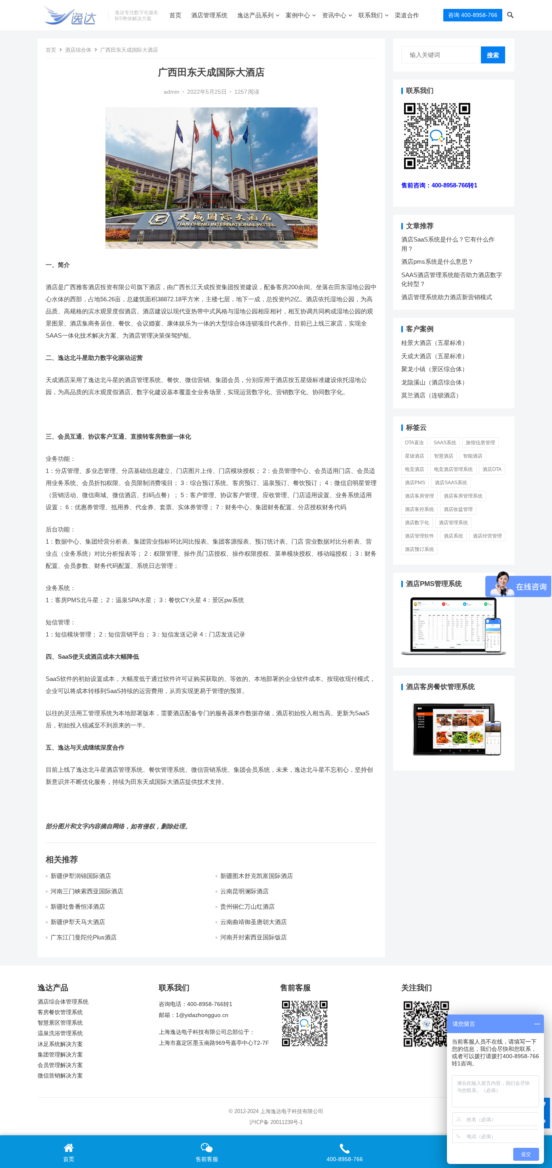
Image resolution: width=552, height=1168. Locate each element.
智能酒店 (472, 456)
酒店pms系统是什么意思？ (437, 261)
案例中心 (298, 15)
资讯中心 (334, 15)
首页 (175, 15)
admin (171, 92)
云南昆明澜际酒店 (244, 891)
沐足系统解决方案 (60, 1044)
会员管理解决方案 (60, 1065)
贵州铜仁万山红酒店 (247, 906)
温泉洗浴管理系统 (60, 1033)
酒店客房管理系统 (463, 496)
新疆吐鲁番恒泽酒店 (78, 906)
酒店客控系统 (419, 509)
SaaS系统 (445, 442)
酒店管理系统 (209, 15)
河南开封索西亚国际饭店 (253, 937)
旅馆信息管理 (480, 442)
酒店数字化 (417, 522)
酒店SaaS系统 (451, 482)
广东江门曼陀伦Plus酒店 (84, 937)
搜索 (493, 55)
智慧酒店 (443, 456)
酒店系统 (453, 536)
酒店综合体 (78, 50)
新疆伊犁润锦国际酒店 (81, 875)
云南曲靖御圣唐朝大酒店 (253, 921)
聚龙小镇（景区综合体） (434, 369)
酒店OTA (491, 469)
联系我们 (370, 15)
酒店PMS (415, 482)
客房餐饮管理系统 (60, 1012)
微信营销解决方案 (60, 1076)
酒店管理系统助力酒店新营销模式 (446, 297)
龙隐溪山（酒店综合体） (434, 382)
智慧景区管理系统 (60, 1023)
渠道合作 (407, 15)
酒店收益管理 (458, 509)
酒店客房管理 (419, 496)
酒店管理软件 (419, 536)
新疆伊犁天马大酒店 (78, 921)
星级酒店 (414, 456)
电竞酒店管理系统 (453, 469)
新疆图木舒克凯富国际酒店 (256, 875)
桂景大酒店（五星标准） (434, 342)
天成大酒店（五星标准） (434, 356)
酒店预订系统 (419, 549)
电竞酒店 (414, 469)
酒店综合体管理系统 (63, 1002)
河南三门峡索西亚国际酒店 (87, 891)
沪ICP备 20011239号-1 (276, 1122)
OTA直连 (414, 442)
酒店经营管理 (487, 536)
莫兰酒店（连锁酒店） (431, 395)
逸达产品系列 (255, 15)
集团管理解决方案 (60, 1055)
